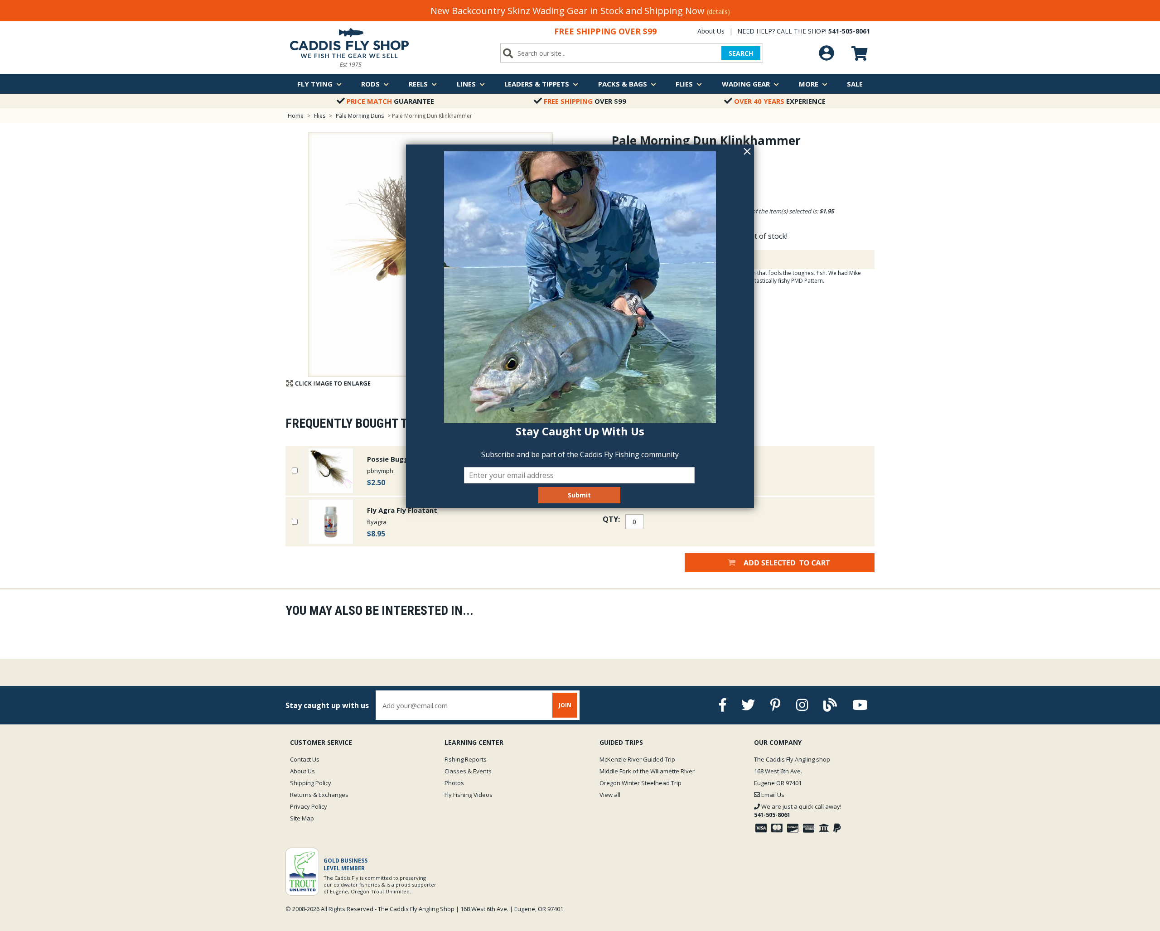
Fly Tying (315, 83)
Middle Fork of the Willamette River (647, 771)
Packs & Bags (622, 83)
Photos (454, 783)
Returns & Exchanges (319, 795)
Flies (684, 83)
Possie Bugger (391, 458)
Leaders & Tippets (536, 83)
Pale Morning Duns (360, 116)
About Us (711, 31)
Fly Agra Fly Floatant (402, 510)
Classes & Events (468, 771)
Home (296, 116)
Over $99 (585, 101)
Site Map (302, 818)
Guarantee (390, 101)
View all (609, 795)
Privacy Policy (308, 806)
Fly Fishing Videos (469, 795)
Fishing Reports (466, 759)
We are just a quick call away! (797, 810)
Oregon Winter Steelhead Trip (640, 783)
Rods (370, 83)
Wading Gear (746, 83)
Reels (418, 83)
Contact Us (304, 759)
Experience (780, 101)
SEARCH (741, 53)
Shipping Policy (310, 783)
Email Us (772, 795)
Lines (466, 83)
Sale (855, 83)
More (808, 83)
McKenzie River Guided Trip (637, 759)
